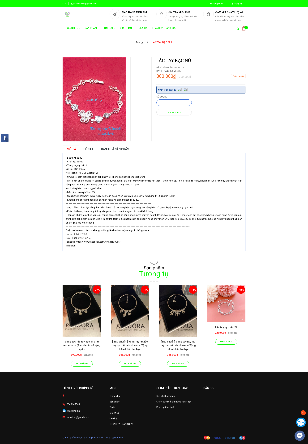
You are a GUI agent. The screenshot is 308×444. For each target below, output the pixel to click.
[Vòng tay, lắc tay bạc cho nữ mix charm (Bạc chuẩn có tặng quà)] (82, 311)
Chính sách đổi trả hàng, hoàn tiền (173, 401)
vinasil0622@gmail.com (85, 3)
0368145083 (73, 404)
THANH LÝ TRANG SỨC (164, 28)
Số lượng (161, 96)
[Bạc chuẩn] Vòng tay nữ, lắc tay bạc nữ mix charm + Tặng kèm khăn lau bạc (178, 345)
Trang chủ (72, 28)
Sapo (121, 437)
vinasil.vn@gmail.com (78, 417)
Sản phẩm (91, 28)
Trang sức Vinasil (172, 71)
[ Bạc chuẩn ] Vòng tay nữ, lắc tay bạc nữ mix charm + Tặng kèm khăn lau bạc (130, 345)
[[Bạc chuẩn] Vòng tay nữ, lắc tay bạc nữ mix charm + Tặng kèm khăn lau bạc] (178, 311)
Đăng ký (237, 3)
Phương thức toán (165, 407)
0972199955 (80, 234)
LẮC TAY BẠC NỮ (162, 42)
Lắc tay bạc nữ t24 (226, 327)
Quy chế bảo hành (165, 396)
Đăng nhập (217, 3)
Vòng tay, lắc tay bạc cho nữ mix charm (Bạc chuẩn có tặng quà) (81, 345)
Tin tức (109, 28)
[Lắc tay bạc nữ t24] (226, 303)
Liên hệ (143, 28)
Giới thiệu (126, 28)
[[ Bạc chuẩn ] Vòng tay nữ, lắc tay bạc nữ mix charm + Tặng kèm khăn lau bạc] (130, 311)
